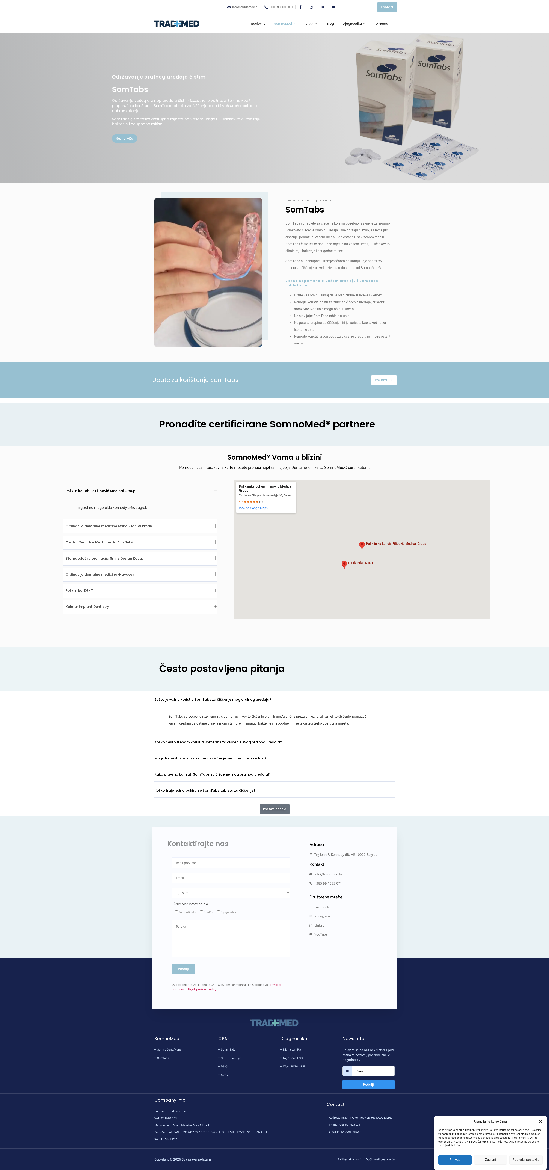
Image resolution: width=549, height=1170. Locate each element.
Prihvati (454, 1160)
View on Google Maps (253, 508)
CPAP (309, 23)
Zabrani (490, 1160)
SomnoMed (283, 23)
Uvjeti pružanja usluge (203, 989)
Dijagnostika (352, 23)
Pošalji (368, 1084)
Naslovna (258, 23)
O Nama (381, 23)
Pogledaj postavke (526, 1160)
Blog (330, 23)
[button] (540, 1121)
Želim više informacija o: (191, 904)
